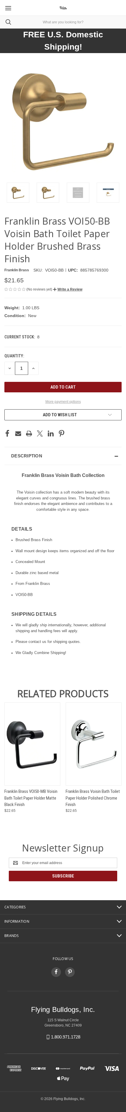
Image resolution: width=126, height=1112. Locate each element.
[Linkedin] (51, 433)
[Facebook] (7, 433)
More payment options (63, 402)
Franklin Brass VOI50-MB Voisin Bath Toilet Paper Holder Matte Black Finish (30, 798)
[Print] (29, 433)
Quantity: (14, 356)
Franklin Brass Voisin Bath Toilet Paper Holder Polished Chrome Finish (93, 798)
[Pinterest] (61, 433)
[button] (67, 289)
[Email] (18, 433)
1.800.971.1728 (65, 1036)
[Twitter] (40, 433)
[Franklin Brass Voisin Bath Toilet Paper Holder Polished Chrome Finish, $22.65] (93, 744)
